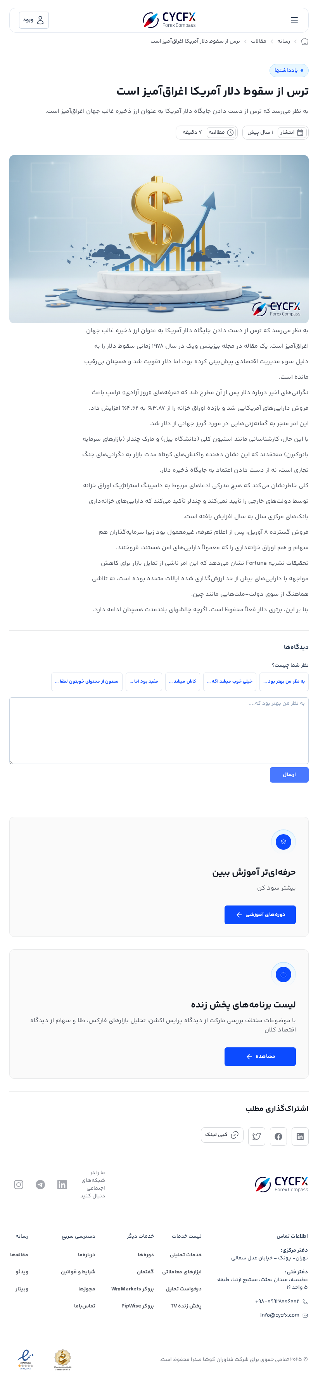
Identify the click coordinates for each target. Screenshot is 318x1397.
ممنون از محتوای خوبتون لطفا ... (87, 681)
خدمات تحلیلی (186, 1255)
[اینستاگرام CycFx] (18, 1184)
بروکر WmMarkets (132, 1289)
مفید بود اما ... (144, 681)
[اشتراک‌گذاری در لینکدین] (300, 1136)
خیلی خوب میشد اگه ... (229, 681)
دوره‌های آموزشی (265, 915)
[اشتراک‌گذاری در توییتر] (256, 1136)
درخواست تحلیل (184, 1289)
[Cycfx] (169, 20)
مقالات (258, 41)
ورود (28, 20)
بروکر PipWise (137, 1306)
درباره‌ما (86, 1255)
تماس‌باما (84, 1306)
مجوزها (86, 1289)
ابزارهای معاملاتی (182, 1272)
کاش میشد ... (182, 681)
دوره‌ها (146, 1255)
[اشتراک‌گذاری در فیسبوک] (278, 1136)
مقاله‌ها (19, 1255)
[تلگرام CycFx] (40, 1184)
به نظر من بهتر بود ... (284, 681)
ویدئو (22, 1272)
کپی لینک (216, 1135)
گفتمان (145, 1272)
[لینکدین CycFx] (62, 1184)
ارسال (289, 775)
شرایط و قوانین (78, 1272)
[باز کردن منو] (294, 20)
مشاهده (265, 1056)
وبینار (22, 1289)
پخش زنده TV (186, 1306)
